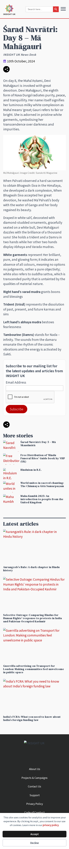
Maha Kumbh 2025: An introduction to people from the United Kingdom (42, 499)
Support (35, 795)
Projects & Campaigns (34, 778)
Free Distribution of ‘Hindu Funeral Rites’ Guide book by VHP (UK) (43, 458)
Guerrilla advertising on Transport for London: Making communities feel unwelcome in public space (33, 669)
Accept (34, 834)
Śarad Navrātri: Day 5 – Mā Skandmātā (38, 443)
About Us (34, 769)
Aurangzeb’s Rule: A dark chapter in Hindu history (31, 568)
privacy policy (51, 825)
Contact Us (34, 786)
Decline (34, 843)
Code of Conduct (34, 812)
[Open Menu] (63, 8)
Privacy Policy (34, 804)
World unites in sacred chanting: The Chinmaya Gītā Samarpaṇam (42, 484)
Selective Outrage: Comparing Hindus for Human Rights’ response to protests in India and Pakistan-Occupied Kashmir (32, 618)
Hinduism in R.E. (31, 469)
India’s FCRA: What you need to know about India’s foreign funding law (32, 718)
